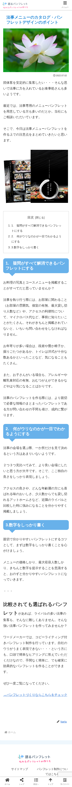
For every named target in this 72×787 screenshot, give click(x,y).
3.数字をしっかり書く (25, 247)
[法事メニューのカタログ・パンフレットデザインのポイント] (44, 697)
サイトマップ (19, 769)
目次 (30, 217)
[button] (60, 707)
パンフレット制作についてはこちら (52, 771)
